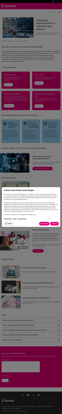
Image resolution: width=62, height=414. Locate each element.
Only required (44, 223)
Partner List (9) (22, 219)
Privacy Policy (7, 219)
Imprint (15, 219)
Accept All (54, 223)
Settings (9, 223)
